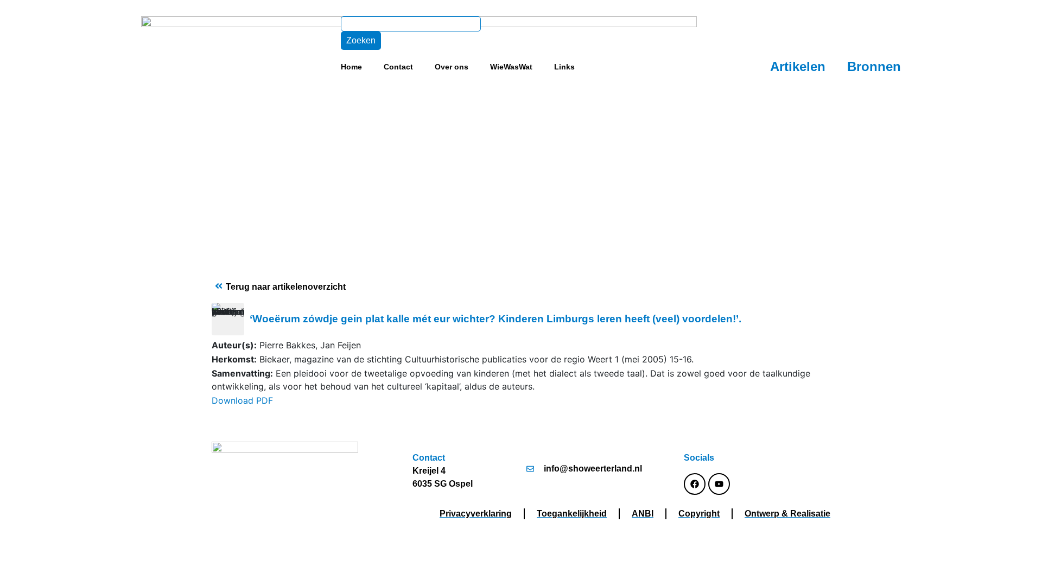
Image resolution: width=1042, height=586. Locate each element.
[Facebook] (695, 484)
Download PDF (242, 400)
